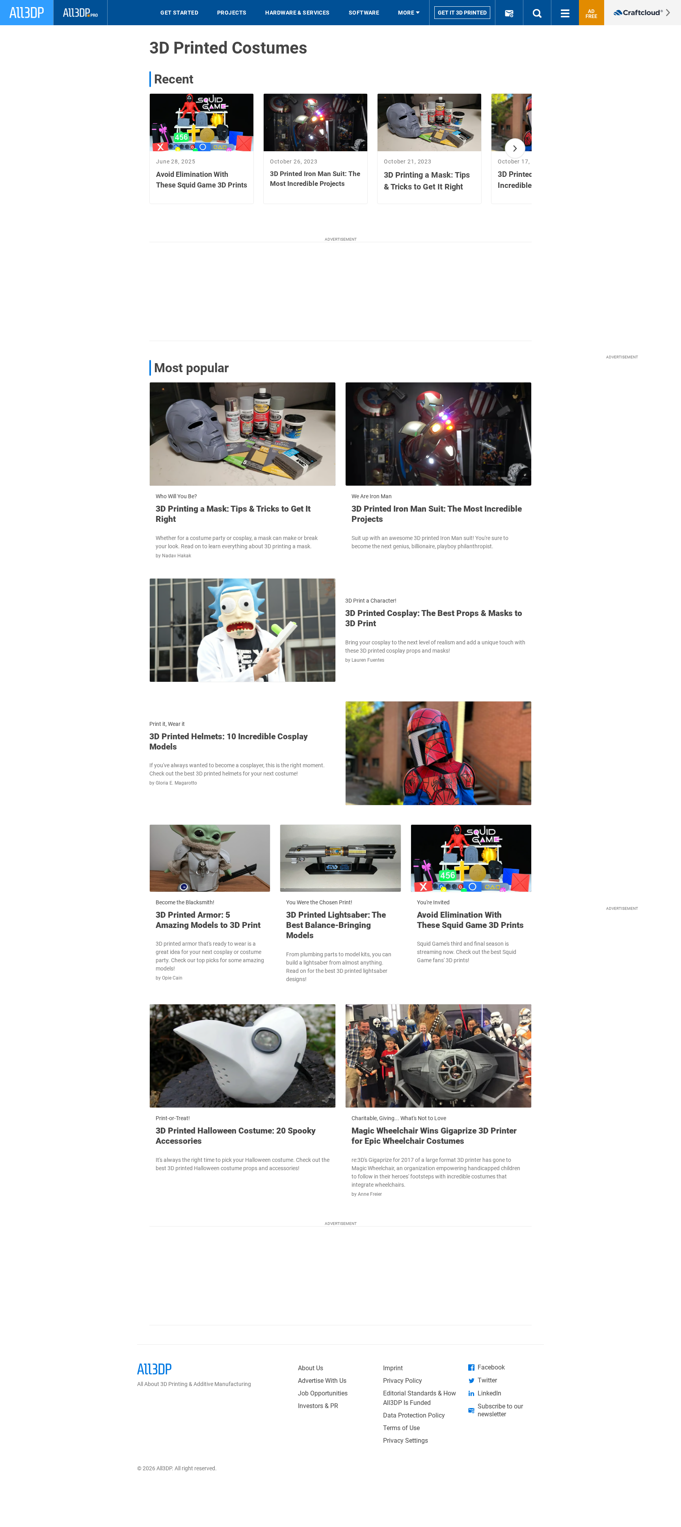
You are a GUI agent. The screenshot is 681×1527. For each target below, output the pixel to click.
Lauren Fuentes (368, 660)
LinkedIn (489, 1393)
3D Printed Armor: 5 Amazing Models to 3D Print (208, 920)
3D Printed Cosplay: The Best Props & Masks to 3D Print (433, 618)
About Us (310, 1368)
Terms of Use (401, 1428)
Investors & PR (318, 1406)
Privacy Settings (405, 1440)
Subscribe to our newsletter (500, 1410)
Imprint (393, 1368)
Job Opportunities (323, 1393)
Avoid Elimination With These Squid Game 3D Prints (470, 920)
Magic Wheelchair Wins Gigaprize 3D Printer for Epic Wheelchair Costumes (434, 1136)
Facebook (491, 1367)
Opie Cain (172, 978)
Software (364, 12)
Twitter (487, 1380)
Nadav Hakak (176, 555)
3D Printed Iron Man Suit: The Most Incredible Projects (437, 514)
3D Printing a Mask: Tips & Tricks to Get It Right (233, 514)
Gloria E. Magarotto (176, 783)
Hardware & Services (297, 12)
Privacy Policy (402, 1380)
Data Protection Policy (414, 1415)
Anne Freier (370, 1194)
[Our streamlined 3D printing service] (642, 12)
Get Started (179, 12)
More (406, 12)
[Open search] (537, 12)
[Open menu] (565, 12)
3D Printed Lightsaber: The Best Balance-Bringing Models (336, 925)
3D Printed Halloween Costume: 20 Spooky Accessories (236, 1136)
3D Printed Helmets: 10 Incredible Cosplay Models (228, 741)
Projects (232, 12)
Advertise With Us (322, 1380)
